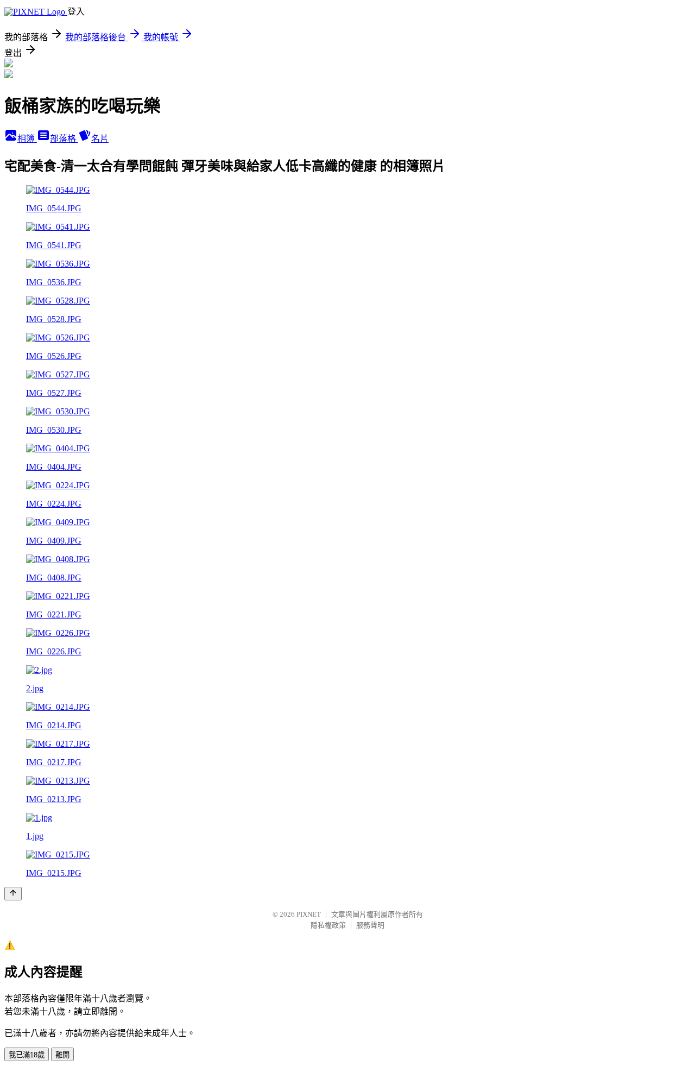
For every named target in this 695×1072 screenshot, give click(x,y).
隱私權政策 (328, 925)
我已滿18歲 (27, 1055)
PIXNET (308, 914)
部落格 (64, 138)
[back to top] (13, 893)
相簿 (27, 138)
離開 (62, 1055)
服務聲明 (370, 925)
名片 (100, 138)
